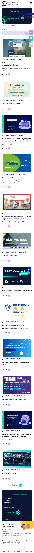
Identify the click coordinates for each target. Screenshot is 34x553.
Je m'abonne (10, 512)
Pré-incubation (8, 498)
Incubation (7, 500)
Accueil (4, 25)
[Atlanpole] (10, 3)
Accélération (7, 502)
